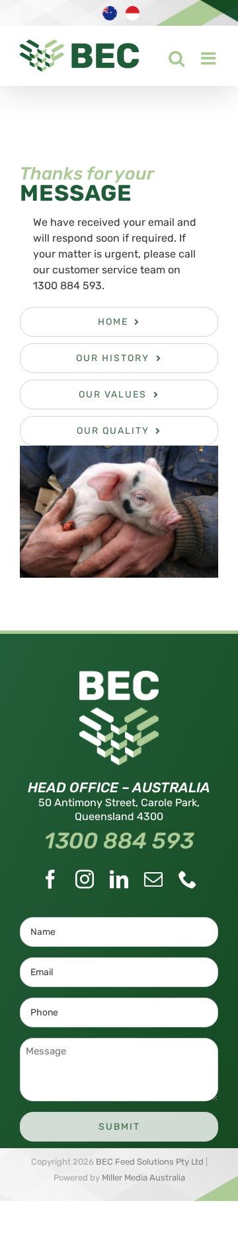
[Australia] (111, 19)
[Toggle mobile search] (168, 55)
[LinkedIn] (119, 879)
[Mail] (153, 879)
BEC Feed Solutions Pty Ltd (150, 1162)
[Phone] (187, 879)
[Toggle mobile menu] (201, 55)
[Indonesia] (134, 19)
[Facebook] (50, 879)
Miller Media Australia (143, 1178)
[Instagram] (84, 879)
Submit (119, 1126)
